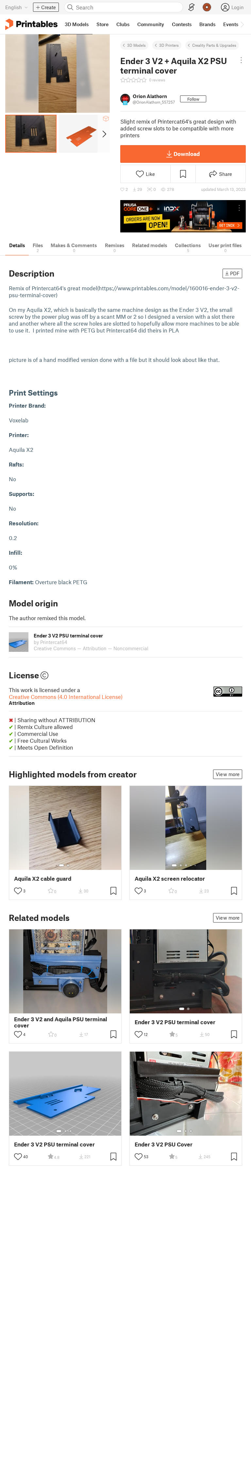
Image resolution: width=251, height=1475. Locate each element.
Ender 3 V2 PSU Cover (163, 1144)
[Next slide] (104, 134)
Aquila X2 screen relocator (170, 878)
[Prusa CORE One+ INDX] (183, 216)
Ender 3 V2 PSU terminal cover (175, 1022)
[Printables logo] (31, 24)
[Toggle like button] (18, 891)
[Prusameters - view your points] (207, 7)
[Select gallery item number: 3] (186, 865)
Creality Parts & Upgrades (214, 45)
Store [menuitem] (102, 24)
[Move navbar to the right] (242, 24)
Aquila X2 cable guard (42, 878)
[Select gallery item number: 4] (191, 865)
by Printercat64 (50, 642)
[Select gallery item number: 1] (61, 865)
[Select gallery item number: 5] (195, 865)
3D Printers (169, 45)
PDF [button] (235, 273)
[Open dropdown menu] (241, 60)
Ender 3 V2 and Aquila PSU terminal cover (60, 1022)
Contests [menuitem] (182, 24)
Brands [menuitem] (207, 24)
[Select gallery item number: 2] (68, 865)
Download (187, 153)
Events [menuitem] (230, 24)
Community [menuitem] (150, 24)
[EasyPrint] (191, 7)
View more (228, 774)
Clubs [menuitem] (122, 24)
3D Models (136, 45)
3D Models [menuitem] (77, 24)
